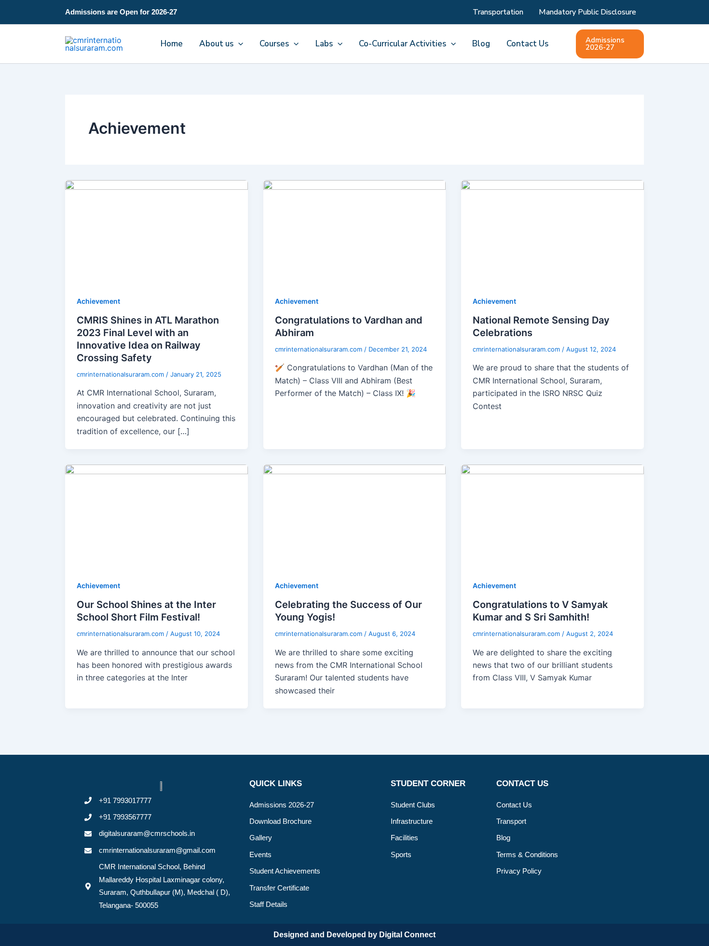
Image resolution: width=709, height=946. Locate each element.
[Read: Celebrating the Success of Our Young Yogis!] (354, 515)
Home (172, 43)
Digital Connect (407, 935)
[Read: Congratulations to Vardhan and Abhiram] (354, 231)
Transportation (498, 12)
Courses (274, 43)
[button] (238, 44)
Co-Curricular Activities (402, 43)
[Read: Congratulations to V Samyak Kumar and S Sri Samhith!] (552, 515)
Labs (324, 43)
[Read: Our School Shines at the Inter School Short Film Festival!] (156, 515)
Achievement (98, 301)
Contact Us (527, 43)
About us (216, 43)
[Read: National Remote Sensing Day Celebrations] (552, 231)
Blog (481, 43)
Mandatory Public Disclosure (587, 12)
